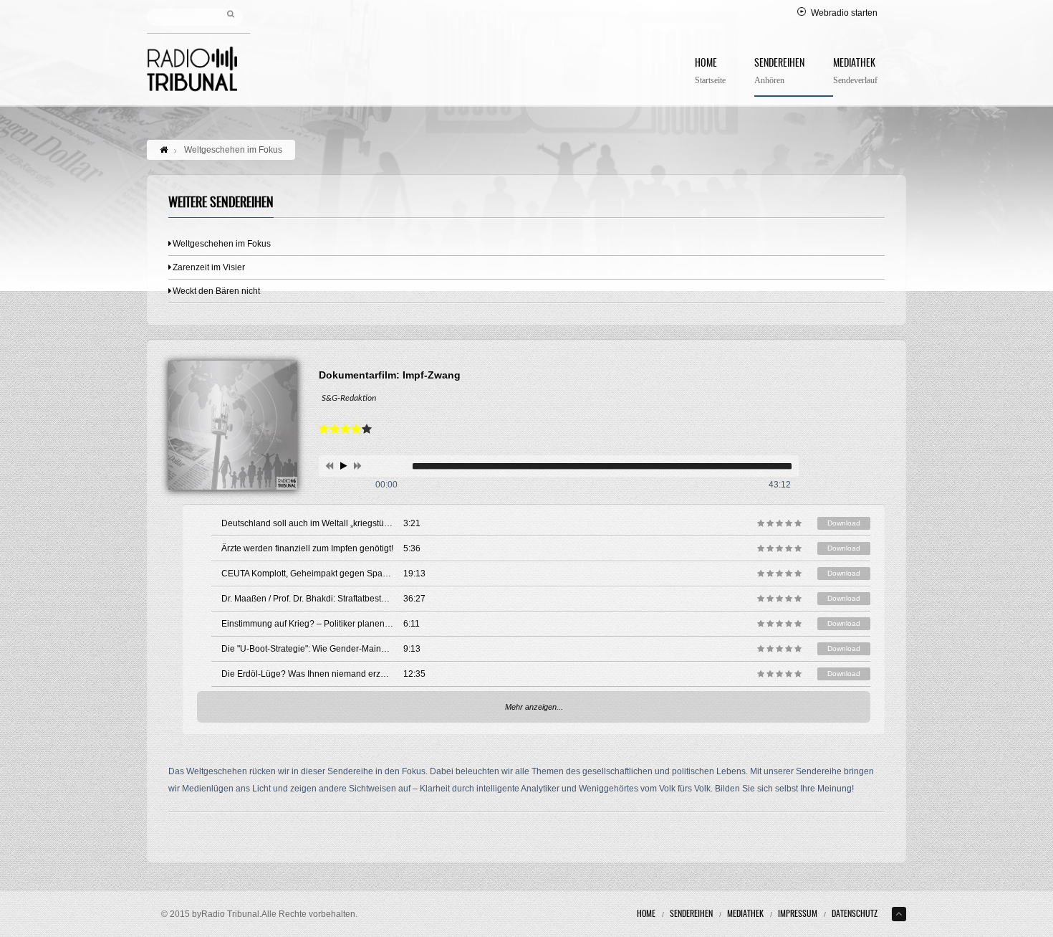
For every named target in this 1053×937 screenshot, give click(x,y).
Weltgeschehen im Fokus (222, 244)
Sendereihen (779, 72)
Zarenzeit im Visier (209, 267)
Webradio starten (844, 13)
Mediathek (855, 72)
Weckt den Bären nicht (216, 291)
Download (843, 523)
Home (710, 72)
